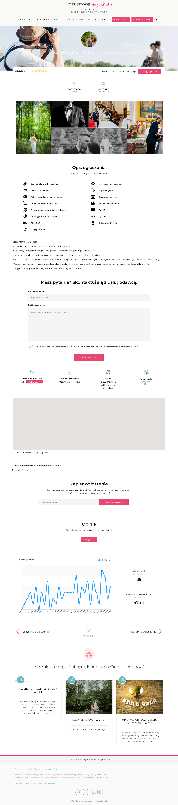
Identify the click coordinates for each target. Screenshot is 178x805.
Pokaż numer (34, 382)
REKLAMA (92, 20)
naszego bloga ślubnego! (48, 783)
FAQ (55, 769)
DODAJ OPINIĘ (121, 20)
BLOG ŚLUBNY (43, 20)
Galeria (105, 71)
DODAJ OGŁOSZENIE (143, 20)
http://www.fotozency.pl (70, 382)
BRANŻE (58, 20)
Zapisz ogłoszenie (114, 502)
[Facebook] (78, 792)
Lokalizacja (131, 71)
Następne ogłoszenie (143, 631)
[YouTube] (92, 792)
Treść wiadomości (36, 305)
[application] (64, 588)
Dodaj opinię (89, 539)
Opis (113, 71)
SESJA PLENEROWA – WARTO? (89, 720)
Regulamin (38, 769)
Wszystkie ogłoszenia (35, 631)
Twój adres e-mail (36, 291)
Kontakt (120, 71)
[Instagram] (85, 792)
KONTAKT (105, 20)
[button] (158, 19)
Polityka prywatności (23, 769)
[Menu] (109, 559)
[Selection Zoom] (99, 559)
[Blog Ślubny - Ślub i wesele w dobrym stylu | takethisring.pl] (100, 792)
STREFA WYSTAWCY (75, 20)
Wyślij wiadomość (89, 357)
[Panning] (102, 559)
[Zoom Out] (95, 559)
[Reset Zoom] (106, 559)
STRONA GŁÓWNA (26, 20)
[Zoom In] (92, 559)
